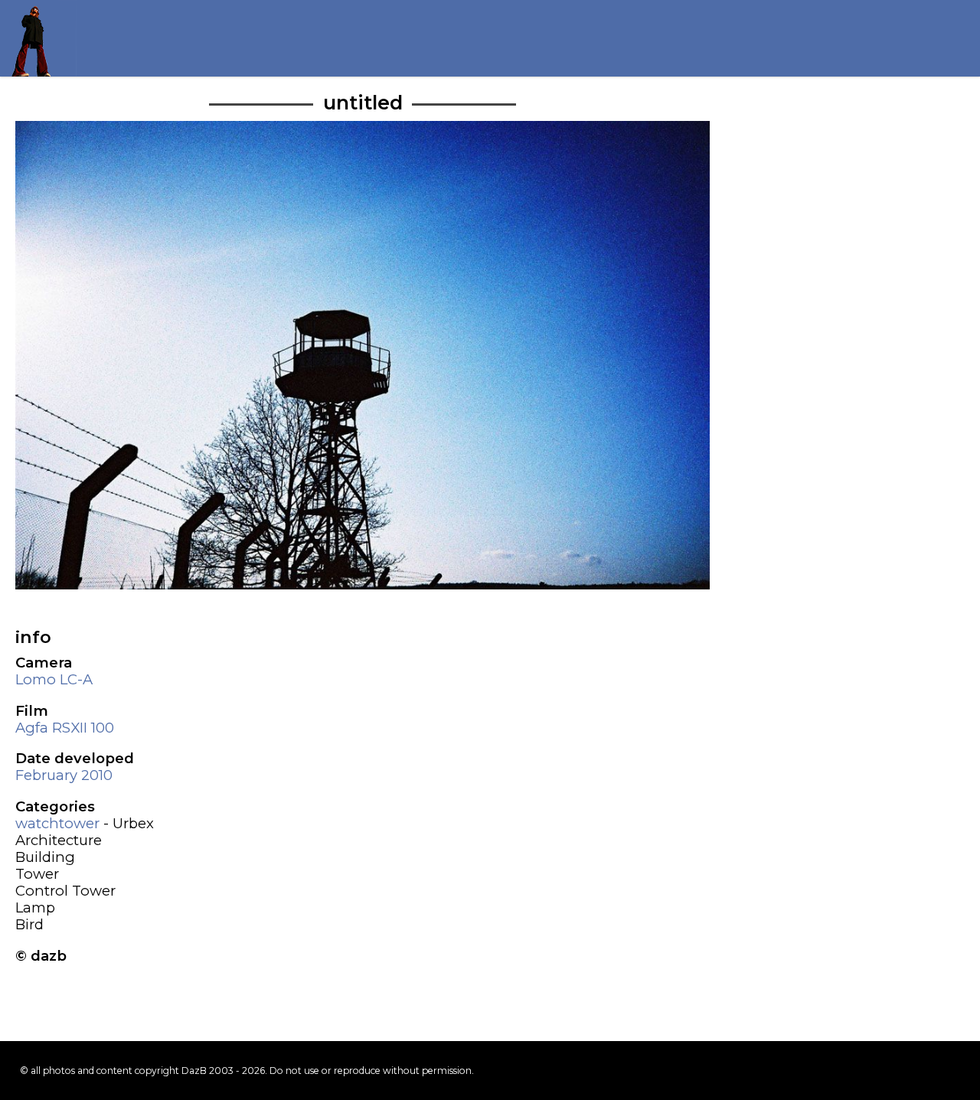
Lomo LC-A (54, 679)
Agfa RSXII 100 (64, 727)
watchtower (57, 823)
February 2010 (64, 775)
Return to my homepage (38, 38)
